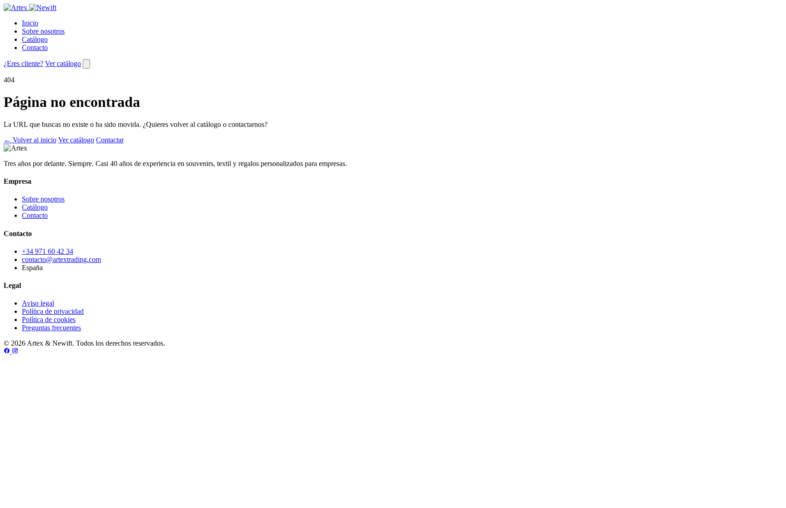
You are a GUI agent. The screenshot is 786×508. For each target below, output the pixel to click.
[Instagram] (15, 351)
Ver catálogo (63, 63)
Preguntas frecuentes (51, 328)
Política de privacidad (53, 311)
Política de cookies (49, 319)
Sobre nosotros (43, 31)
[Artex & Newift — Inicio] (30, 7)
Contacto (35, 47)
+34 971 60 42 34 (47, 251)
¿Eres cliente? (23, 63)
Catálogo (35, 39)
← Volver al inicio (30, 140)
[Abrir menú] (86, 64)
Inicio (30, 23)
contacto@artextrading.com (61, 259)
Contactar (110, 140)
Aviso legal (38, 303)
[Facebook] (8, 351)
